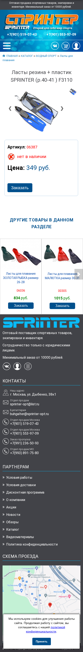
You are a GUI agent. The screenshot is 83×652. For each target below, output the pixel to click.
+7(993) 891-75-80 (24, 453)
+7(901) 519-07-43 (22, 34)
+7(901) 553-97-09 (61, 34)
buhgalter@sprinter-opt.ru (29, 414)
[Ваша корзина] (65, 45)
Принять (41, 641)
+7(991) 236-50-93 (24, 443)
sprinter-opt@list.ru (24, 404)
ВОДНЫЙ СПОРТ (46, 56)
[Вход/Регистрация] (76, 45)
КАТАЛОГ (27, 56)
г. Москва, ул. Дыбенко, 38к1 (33, 394)
